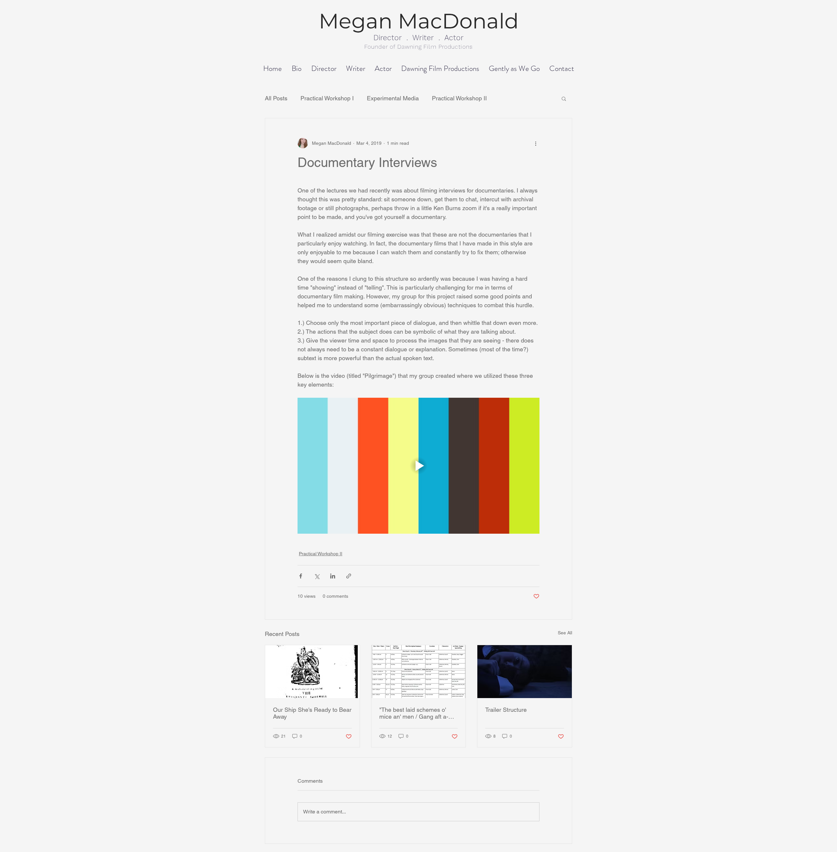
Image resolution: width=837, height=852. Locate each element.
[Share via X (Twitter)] (317, 576)
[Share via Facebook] (301, 576)
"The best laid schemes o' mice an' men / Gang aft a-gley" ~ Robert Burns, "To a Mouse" (414, 713)
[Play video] (418, 466)
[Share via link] (349, 576)
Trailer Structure (506, 709)
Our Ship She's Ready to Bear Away (312, 713)
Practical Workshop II (459, 98)
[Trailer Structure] (524, 671)
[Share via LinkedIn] (333, 576)
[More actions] (535, 143)
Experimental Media (393, 98)
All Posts (276, 98)
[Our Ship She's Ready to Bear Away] (312, 671)
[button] (564, 98)
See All (565, 632)
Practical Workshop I (327, 98)
